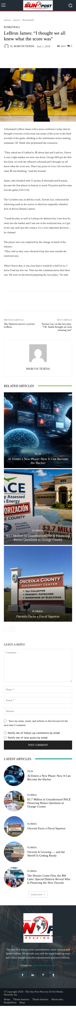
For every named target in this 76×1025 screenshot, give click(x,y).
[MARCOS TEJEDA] (7, 46)
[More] (50, 59)
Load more (36, 894)
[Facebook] (22, 975)
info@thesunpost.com (44, 965)
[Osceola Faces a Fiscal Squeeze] (38, 584)
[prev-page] (6, 629)
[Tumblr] (53, 975)
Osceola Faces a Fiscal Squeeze (38, 616)
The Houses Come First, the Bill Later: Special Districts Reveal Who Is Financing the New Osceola (48, 879)
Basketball (28, 20)
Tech (37, 454)
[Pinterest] (43, 975)
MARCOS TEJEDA (24, 46)
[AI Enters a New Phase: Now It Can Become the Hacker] (38, 430)
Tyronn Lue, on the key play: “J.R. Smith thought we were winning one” (57, 326)
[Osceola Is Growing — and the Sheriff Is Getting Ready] (14, 852)
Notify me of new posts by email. (28, 737)
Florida (37, 530)
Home (7, 20)
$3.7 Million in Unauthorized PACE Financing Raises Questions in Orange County (49, 803)
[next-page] (12, 629)
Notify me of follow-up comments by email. (34, 732)
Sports (16, 20)
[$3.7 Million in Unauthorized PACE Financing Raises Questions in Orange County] (38, 507)
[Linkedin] (33, 975)
